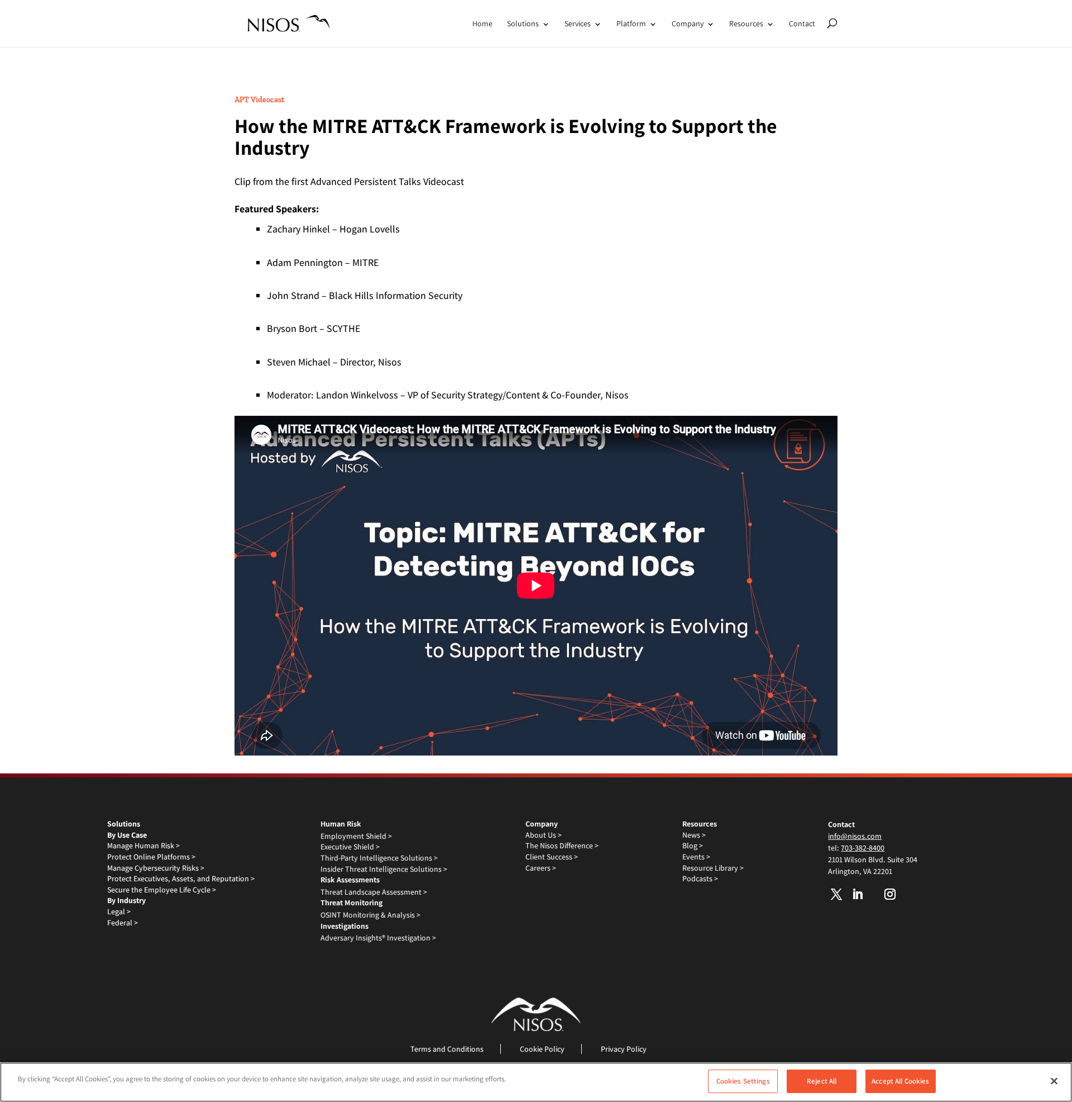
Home (482, 23)
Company (688, 23)
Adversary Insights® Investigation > (378, 938)
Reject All (821, 1081)
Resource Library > (713, 868)
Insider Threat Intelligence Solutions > (383, 869)
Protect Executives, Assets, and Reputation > (181, 878)
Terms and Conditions (447, 1049)
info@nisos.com (855, 836)
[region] (536, 1082)
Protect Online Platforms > (151, 857)
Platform (631, 23)
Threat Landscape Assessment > (373, 892)
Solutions (523, 23)
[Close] (1054, 1080)
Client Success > (551, 857)
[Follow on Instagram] (890, 894)
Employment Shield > (356, 836)
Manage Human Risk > (143, 845)
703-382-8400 (862, 848)
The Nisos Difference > (562, 845)
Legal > (119, 911)
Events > (696, 857)
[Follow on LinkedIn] (857, 894)
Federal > (122, 923)
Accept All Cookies (900, 1081)
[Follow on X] (836, 894)
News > (694, 835)
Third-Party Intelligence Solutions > (379, 858)
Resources (746, 23)
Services (577, 23)
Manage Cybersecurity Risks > (155, 868)
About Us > (543, 835)
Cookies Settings (743, 1081)
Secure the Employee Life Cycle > (161, 890)
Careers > (540, 868)
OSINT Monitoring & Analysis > (370, 915)
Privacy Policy (624, 1049)
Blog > (692, 845)
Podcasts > (700, 878)
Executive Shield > (350, 847)
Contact (802, 23)
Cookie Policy (542, 1049)
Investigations (344, 926)
